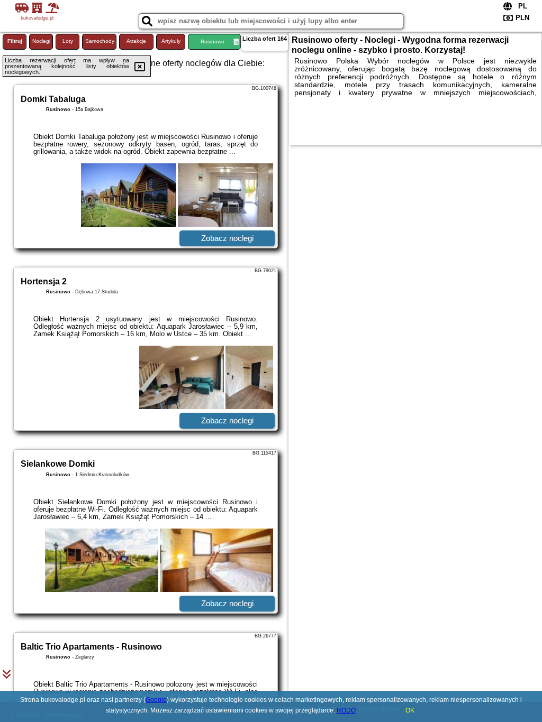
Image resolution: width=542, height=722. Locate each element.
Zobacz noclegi (227, 238)
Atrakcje (136, 41)
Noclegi (41, 41)
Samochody (99, 41)
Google (156, 700)
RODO (346, 710)
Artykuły (170, 41)
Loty (67, 41)
